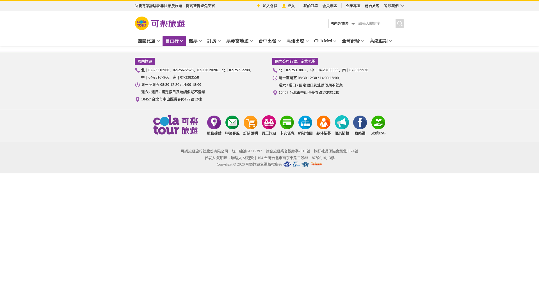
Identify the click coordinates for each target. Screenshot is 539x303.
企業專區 (353, 6)
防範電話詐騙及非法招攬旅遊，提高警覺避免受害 (175, 6)
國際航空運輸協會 (305, 164)
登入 (291, 6)
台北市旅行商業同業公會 (287, 164)
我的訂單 (310, 6)
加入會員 (270, 6)
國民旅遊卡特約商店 (316, 164)
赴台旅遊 (372, 6)
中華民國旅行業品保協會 (297, 164)
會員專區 (330, 6)
